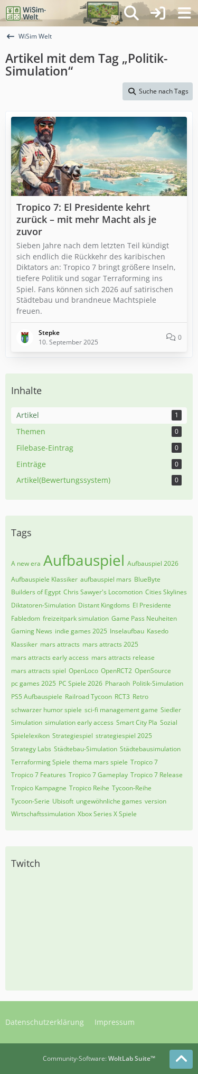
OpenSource (153, 670)
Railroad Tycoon (88, 696)
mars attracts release (123, 657)
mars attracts (60, 644)
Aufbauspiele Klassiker (44, 579)
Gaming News (31, 631)
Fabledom (25, 618)
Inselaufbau (127, 631)
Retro (140, 696)
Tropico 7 (144, 762)
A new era (26, 563)
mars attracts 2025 (110, 644)
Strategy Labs (31, 748)
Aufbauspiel (84, 560)
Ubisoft (62, 801)
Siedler (171, 709)
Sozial (168, 722)
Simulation (26, 722)
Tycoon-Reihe (132, 787)
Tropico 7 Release (156, 774)
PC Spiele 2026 (80, 683)
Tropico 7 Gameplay (98, 774)
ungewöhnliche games (109, 801)
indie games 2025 (81, 631)
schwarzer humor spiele (46, 709)
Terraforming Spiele (40, 762)
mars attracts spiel (38, 670)
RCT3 (122, 696)
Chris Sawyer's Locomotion (103, 591)
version (155, 801)
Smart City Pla (136, 722)
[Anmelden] (157, 13)
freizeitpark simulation (76, 618)
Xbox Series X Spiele (107, 813)
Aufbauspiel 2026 (152, 563)
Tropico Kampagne (39, 787)
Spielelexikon (30, 735)
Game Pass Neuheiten (144, 618)
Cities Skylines (166, 591)
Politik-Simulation (158, 683)
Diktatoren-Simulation (43, 605)
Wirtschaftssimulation (43, 813)
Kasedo (157, 631)
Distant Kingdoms (104, 605)
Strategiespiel (72, 735)
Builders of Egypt (36, 591)
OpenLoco (83, 670)
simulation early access (79, 722)
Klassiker (24, 644)
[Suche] (131, 13)
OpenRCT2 (116, 670)
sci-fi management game (121, 709)
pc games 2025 (33, 683)
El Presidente (152, 605)
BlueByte (147, 579)
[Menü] (184, 13)
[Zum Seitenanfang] (181, 1059)
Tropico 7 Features (38, 774)
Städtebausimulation (150, 748)
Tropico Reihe (89, 787)
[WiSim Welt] (26, 13)
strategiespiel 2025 (124, 735)
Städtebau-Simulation (85, 748)
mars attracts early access (50, 657)
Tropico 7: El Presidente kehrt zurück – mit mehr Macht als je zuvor (86, 219)
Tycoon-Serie (30, 801)
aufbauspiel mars (105, 579)
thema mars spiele (100, 762)
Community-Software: (99, 1058)
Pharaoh (117, 683)
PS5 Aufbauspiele (36, 696)
